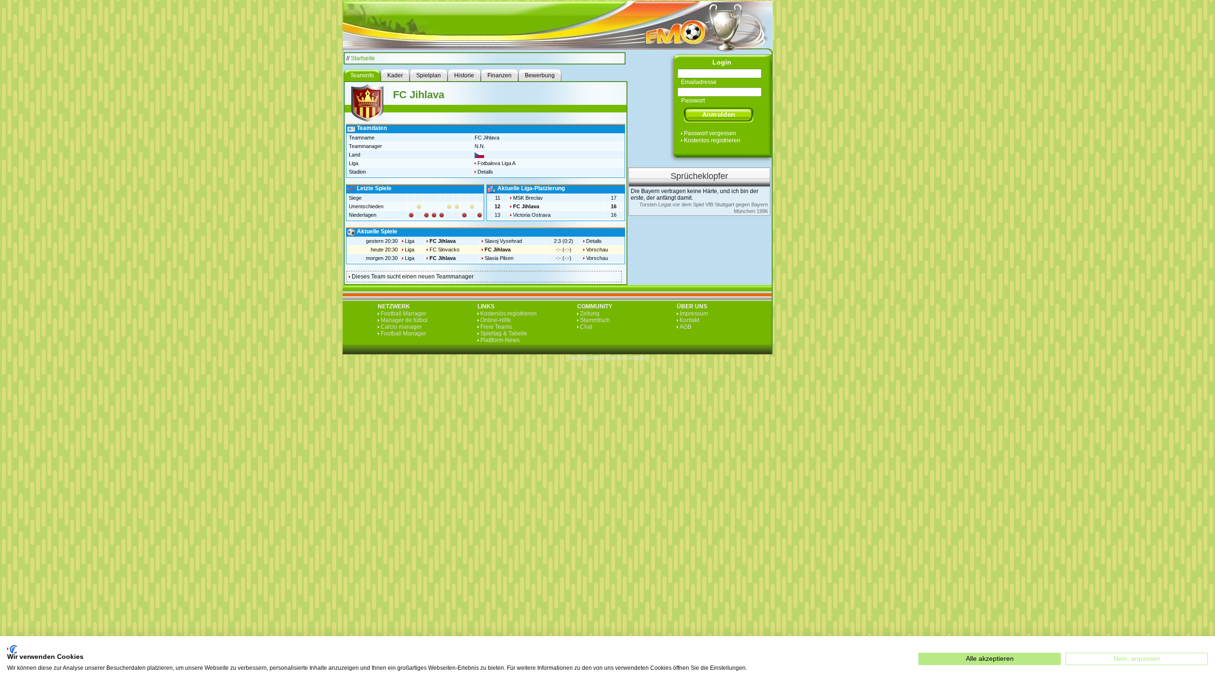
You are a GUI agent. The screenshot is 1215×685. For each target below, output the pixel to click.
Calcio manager (401, 327)
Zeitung (589, 313)
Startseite (363, 58)
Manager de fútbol (404, 320)
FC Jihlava (526, 206)
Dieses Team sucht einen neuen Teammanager (413, 276)
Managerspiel (587, 357)
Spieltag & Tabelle (503, 333)
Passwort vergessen (710, 133)
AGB (686, 327)
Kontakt (689, 320)
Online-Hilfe (495, 320)
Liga (409, 241)
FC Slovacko (444, 249)
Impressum (694, 313)
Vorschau (597, 249)
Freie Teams (496, 327)
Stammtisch (595, 320)
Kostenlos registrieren (712, 140)
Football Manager (403, 313)
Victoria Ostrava (532, 215)
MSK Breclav (528, 198)
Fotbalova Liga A (496, 163)
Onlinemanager (626, 357)
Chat (586, 327)
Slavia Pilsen (499, 258)
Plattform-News (500, 340)
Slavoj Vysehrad (503, 241)
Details (485, 172)
